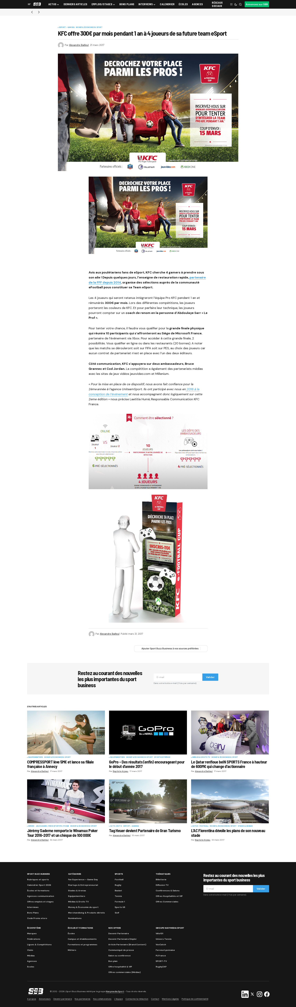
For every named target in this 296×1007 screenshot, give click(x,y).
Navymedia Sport (115, 991)
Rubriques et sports (38, 879)
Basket (118, 890)
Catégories (74, 874)
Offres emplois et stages (40, 901)
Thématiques (163, 874)
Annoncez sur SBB (257, 4)
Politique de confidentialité (195, 998)
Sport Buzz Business (38, 874)
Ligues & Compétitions (39, 944)
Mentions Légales (170, 998)
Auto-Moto (116, 826)
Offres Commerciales (167, 901)
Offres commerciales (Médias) (124, 972)
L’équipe (118, 998)
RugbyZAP (161, 966)
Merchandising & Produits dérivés (86, 912)
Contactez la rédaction (136, 998)
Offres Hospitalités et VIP (169, 896)
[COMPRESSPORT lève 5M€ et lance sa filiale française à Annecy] (66, 732)
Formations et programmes (82, 944)
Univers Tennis (164, 939)
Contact (155, 998)
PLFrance (161, 955)
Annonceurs (45, 998)
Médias (31, 955)
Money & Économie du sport (89, 27)
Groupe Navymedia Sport (170, 928)
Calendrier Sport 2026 (39, 885)
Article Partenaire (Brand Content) (127, 944)
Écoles (71, 933)
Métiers (72, 950)
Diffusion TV (162, 885)
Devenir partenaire (62, 998)
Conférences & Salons (168, 890)
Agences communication (40, 896)
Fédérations (33, 939)
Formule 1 (120, 901)
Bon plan (113, 961)
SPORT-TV (161, 961)
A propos (31, 998)
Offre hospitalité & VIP (120, 966)
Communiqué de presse (121, 950)
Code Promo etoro (37, 918)
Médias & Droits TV (201, 757)
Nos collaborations (102, 998)
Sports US (120, 907)
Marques (32, 933)
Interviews (33, 907)
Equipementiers (35, 757)
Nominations (75, 918)
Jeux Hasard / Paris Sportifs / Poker (52, 826)
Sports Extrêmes (162, 757)
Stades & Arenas (245, 826)
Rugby (118, 885)
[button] (29, 4)
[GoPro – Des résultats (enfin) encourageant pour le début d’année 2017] (148, 732)
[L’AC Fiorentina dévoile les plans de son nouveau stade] (230, 801)
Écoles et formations (38, 890)
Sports (119, 874)
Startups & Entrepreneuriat (83, 885)
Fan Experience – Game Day (83, 879)
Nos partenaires (82, 998)
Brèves (31, 826)
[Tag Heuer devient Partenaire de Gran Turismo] (148, 801)
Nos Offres (114, 928)
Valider (210, 677)
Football (204, 826)
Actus (195, 826)
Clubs (30, 950)
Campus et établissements (82, 939)
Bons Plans (33, 912)
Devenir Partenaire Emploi (122, 939)
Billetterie (161, 879)
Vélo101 (159, 933)
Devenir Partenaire (118, 933)
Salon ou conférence (119, 955)
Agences (32, 961)
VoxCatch (161, 944)
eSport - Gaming (67, 27)
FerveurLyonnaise (165, 950)
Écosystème (34, 928)
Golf (117, 912)
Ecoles (30, 966)
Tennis (118, 896)
